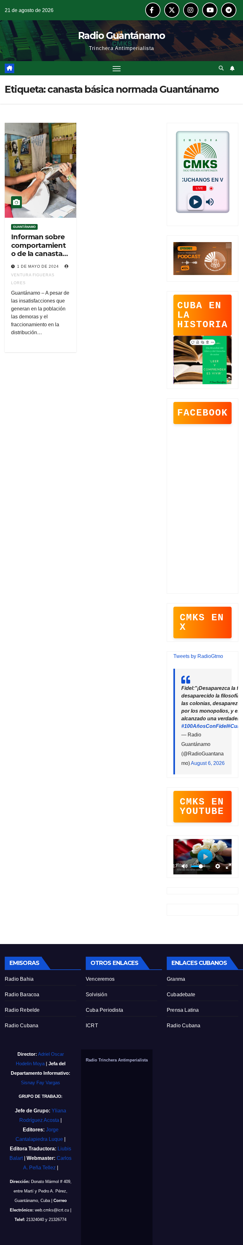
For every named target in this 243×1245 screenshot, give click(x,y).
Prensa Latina (183, 1010)
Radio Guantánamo (121, 35)
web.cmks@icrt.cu (52, 1210)
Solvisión (96, 994)
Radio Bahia (19, 979)
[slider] (200, 866)
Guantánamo (24, 226)
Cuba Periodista (104, 1010)
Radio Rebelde (22, 1010)
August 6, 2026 (208, 763)
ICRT (92, 1025)
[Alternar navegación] (116, 68)
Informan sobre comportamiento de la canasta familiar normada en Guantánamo (38, 258)
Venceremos (100, 979)
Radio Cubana (21, 1025)
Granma (176, 979)
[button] (221, 68)
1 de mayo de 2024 (38, 266)
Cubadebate (181, 994)
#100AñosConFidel (204, 726)
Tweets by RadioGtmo (198, 656)
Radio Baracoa (22, 994)
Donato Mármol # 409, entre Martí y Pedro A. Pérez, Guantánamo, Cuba (43, 1191)
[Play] (195, 202)
